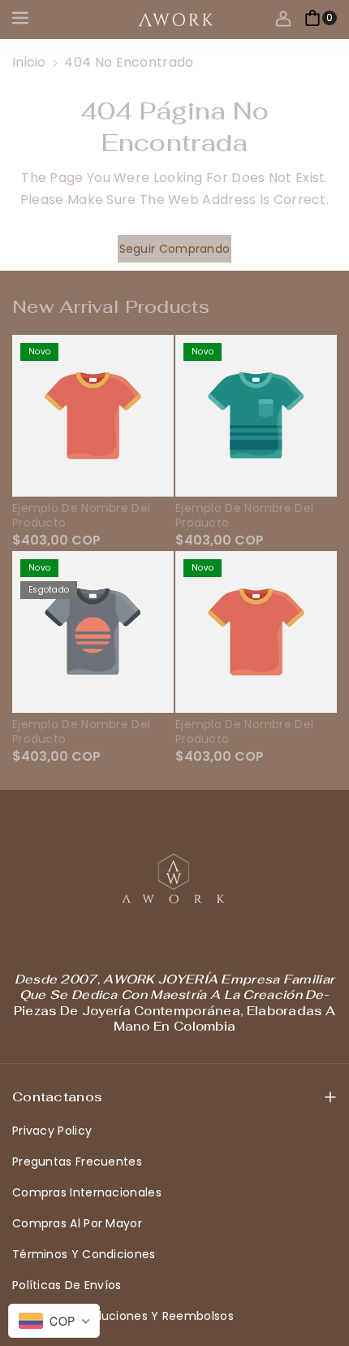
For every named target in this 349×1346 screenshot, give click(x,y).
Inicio (29, 62)
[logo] (174, 878)
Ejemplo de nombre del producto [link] (81, 515)
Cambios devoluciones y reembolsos (123, 1316)
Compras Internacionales (87, 1192)
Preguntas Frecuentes (77, 1161)
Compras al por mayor (77, 1223)
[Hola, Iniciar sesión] (283, 18)
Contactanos (57, 1096)
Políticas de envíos (67, 1285)
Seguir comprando (175, 249)
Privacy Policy (52, 1130)
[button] (22, 18)
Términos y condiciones (84, 1254)
